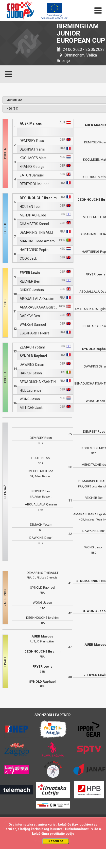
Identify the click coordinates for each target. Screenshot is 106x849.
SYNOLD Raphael (33, 356)
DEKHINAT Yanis (32, 149)
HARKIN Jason (31, 373)
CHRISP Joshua (32, 290)
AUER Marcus (31, 123)
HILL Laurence (30, 390)
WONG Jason (30, 399)
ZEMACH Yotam (32, 347)
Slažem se (56, 841)
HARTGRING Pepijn (34, 250)
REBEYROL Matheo (35, 184)
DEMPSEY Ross (32, 141)
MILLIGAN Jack (31, 408)
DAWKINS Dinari (32, 365)
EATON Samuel (32, 175)
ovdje (70, 833)
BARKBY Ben (30, 316)
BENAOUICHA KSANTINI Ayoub (39, 382)
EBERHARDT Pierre (35, 333)
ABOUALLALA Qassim (37, 299)
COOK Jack (28, 258)
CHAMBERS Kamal (34, 224)
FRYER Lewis (30, 273)
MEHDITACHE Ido (33, 215)
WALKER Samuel (33, 325)
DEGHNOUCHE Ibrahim (38, 198)
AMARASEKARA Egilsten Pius (39, 307)
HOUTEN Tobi (30, 207)
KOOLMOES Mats (33, 158)
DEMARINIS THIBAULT (37, 232)
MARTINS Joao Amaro (37, 241)
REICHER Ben (30, 281)
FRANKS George (32, 167)
